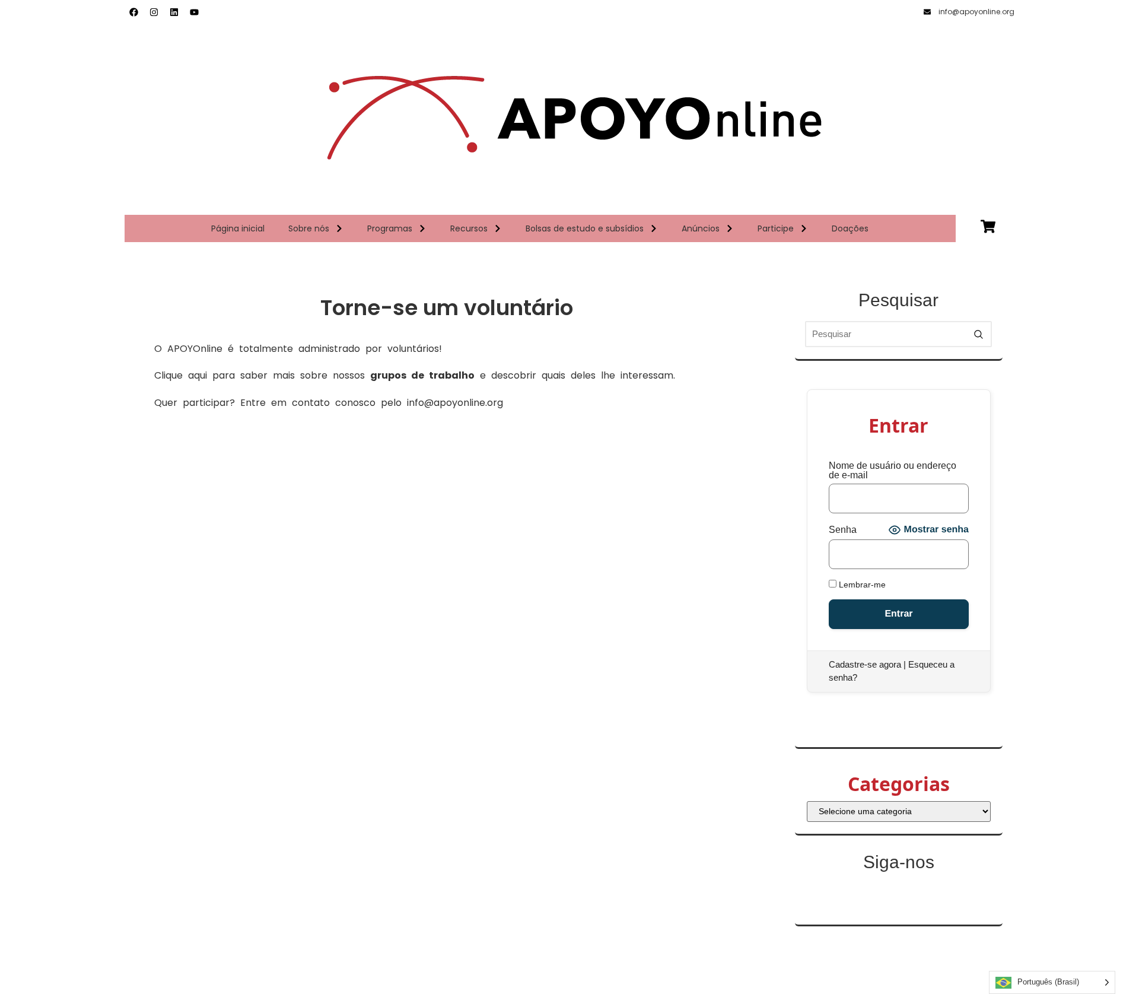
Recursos (469, 228)
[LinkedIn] (174, 12)
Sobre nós (308, 228)
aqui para (214, 375)
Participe (776, 228)
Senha (843, 530)
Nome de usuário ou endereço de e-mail (892, 470)
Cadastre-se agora (865, 664)
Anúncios (701, 228)
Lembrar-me (861, 584)
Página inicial (238, 228)
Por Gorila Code (569, 979)
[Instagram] (154, 12)
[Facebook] (133, 12)
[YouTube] (194, 12)
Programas (389, 228)
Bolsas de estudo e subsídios (585, 228)
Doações (850, 228)
